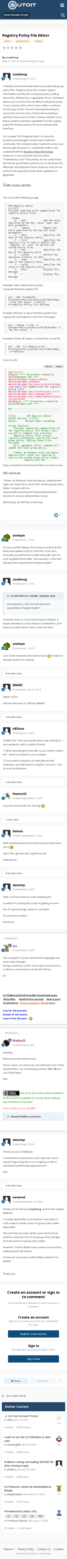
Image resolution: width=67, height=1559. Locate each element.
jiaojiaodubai (14, 1494)
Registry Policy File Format (38, 151)
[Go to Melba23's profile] (6, 1043)
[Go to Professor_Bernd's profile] (59, 1513)
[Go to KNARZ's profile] (6, 687)
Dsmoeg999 (14, 1444)
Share (16, 1381)
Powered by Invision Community (33, 1553)
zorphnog (12, 57)
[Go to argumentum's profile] (59, 1439)
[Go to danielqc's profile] (6, 887)
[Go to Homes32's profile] (6, 796)
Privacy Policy (25, 1549)
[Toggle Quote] (8, 595)
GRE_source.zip (11, 472)
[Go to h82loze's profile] (6, 731)
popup (59, 366)
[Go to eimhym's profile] (6, 537)
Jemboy (11, 1469)
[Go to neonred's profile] (6, 1199)
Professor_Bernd (17, 1520)
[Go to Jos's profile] (6, 948)
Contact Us (44, 1549)
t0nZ (9, 1419)
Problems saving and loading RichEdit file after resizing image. (28, 1464)
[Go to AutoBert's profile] (59, 1463)
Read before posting (31, 999)
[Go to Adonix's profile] (6, 833)
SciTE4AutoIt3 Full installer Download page (30, 995)
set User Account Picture (23, 1416)
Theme (8, 1549)
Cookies (59, 1549)
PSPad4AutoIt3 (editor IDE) (20, 1511)
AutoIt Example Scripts (32, 61)
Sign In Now (33, 1359)
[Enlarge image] (17, 184)
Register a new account (33, 1334)
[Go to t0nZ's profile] (59, 1418)
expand (48, 366)
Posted (24, 78)
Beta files (9, 999)
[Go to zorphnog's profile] (6, 76)
